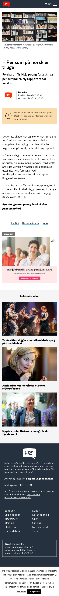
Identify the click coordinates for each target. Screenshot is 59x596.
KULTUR (15, 222)
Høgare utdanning (30, 222)
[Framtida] (6, 4)
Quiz (35, 519)
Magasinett (11, 519)
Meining (9, 523)
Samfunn (10, 510)
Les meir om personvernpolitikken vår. (22, 496)
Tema (35, 531)
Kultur (36, 510)
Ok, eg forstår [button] (34, 591)
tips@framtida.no (14, 547)
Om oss (36, 523)
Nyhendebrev (12, 531)
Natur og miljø (40, 515)
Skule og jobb (12, 515)
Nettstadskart (40, 527)
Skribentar (11, 527)
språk (45, 222)
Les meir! (21, 591)
